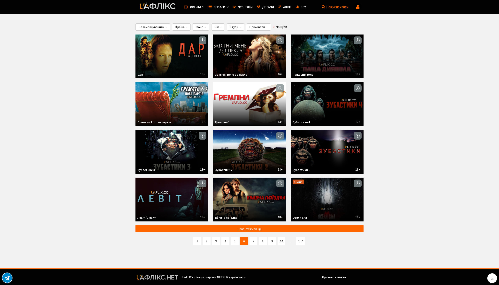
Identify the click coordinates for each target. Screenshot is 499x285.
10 (281, 241)
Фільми (195, 7)
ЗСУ (303, 7)
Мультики (245, 7)
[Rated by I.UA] (355, 277)
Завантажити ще (250, 229)
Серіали (219, 7)
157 (300, 241)
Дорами (268, 7)
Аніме (287, 7)
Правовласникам (334, 277)
